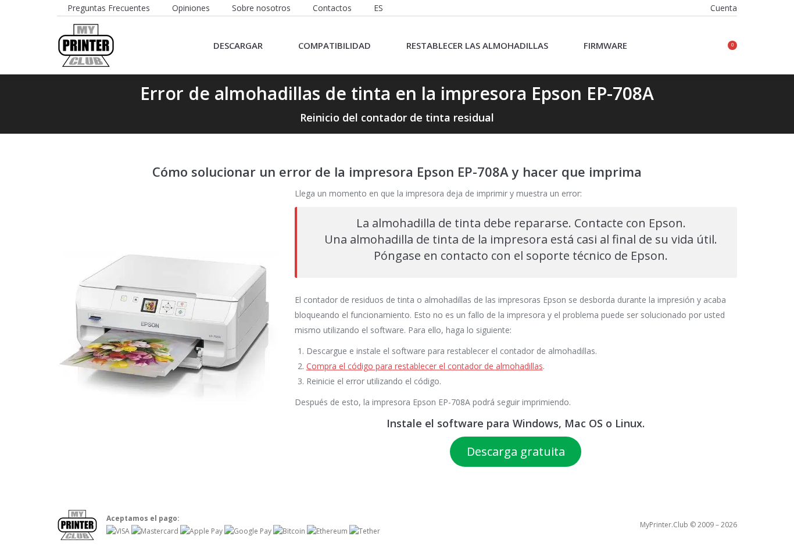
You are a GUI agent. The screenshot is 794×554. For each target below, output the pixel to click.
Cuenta (723, 7)
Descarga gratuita (516, 451)
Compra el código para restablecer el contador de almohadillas (424, 365)
